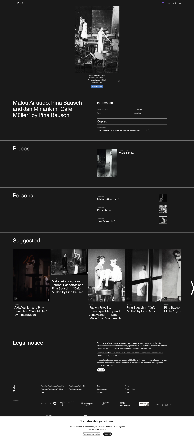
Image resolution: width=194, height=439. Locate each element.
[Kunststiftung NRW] (106, 403)
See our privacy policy (97, 429)
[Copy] (148, 130)
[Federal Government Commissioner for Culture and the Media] (68, 403)
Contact (101, 370)
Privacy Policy (130, 389)
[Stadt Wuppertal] (125, 403)
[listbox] (97, 39)
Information (105, 103)
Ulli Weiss (138, 109)
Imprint (127, 392)
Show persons (97, 86)
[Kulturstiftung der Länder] (163, 403)
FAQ (42, 392)
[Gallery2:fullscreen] (117, 81)
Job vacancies (102, 389)
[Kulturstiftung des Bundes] (144, 403)
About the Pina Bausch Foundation (53, 386)
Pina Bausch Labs (75, 389)
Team (99, 386)
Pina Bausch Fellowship (77, 386)
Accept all (107, 434)
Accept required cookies (91, 434)
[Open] (166, 121)
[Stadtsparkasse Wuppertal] (87, 403)
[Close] (166, 102)
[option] (97, 39)
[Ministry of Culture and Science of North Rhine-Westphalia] (49, 403)
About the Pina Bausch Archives (52, 389)
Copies (102, 121)
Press (127, 386)
